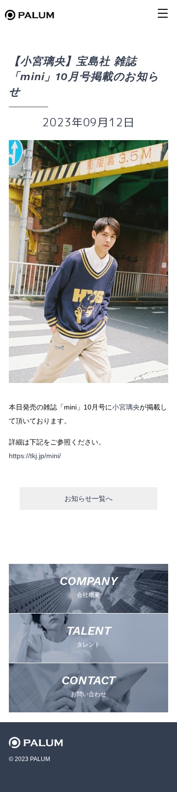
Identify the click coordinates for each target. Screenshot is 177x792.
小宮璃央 (126, 407)
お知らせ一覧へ (88, 498)
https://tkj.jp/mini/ (35, 456)
